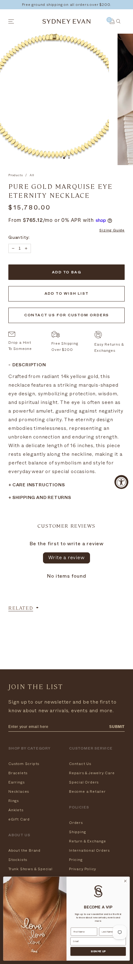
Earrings (16, 782)
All (32, 175)
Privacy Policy (82, 869)
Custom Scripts (23, 764)
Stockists (17, 860)
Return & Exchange (87, 841)
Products (15, 175)
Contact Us (80, 764)
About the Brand (24, 850)
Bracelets (18, 773)
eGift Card (19, 819)
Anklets (16, 810)
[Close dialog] (125, 881)
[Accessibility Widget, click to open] (121, 482)
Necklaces (18, 791)
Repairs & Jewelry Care (92, 773)
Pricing (76, 860)
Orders (76, 823)
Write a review (66, 557)
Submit (117, 727)
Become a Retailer (87, 791)
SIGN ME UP (98, 951)
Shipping (77, 832)
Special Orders (84, 782)
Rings (13, 801)
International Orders (89, 850)
